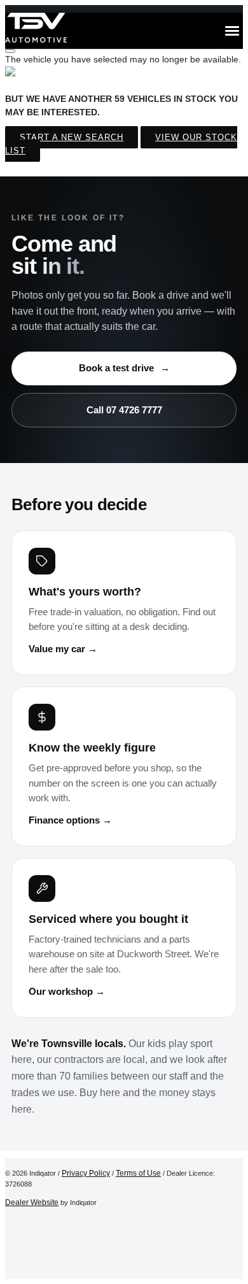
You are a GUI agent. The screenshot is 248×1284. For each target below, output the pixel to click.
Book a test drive (124, 367)
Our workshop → (67, 992)
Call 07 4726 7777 (124, 409)
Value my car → (63, 649)
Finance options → (70, 820)
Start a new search (71, 137)
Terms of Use (138, 1173)
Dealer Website (32, 1202)
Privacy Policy (86, 1173)
